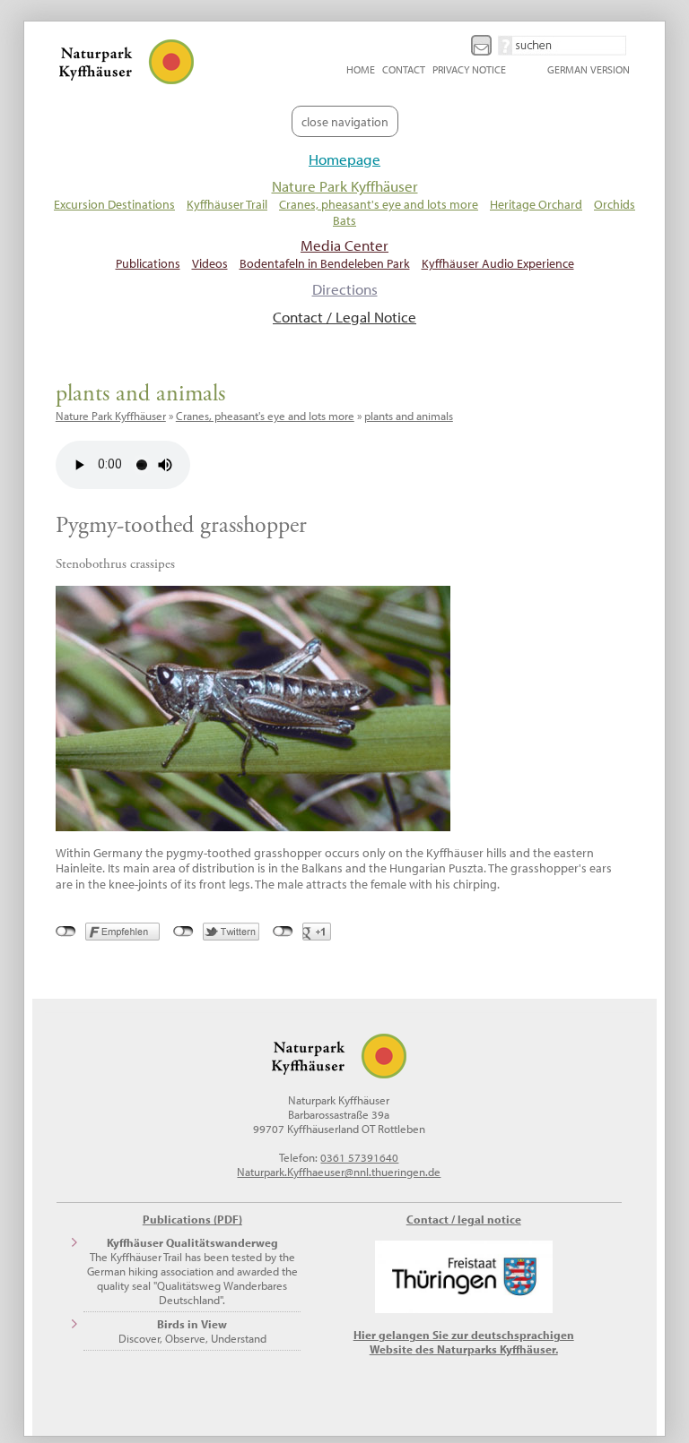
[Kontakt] (482, 44)
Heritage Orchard (536, 203)
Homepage (344, 159)
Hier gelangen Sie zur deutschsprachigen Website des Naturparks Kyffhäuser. (463, 1341)
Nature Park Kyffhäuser (345, 185)
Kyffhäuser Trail (227, 203)
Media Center (344, 245)
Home (360, 69)
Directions (345, 288)
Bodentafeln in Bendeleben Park (325, 262)
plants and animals (408, 415)
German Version (588, 69)
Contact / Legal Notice (344, 316)
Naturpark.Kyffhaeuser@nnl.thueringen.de (338, 1171)
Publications (148, 262)
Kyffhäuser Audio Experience (498, 262)
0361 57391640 (359, 1157)
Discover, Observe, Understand (192, 1331)
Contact (403, 69)
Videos (210, 262)
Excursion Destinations (114, 203)
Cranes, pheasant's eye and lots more (378, 203)
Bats (344, 219)
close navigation (344, 121)
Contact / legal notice (463, 1219)
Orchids (614, 203)
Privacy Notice (469, 69)
